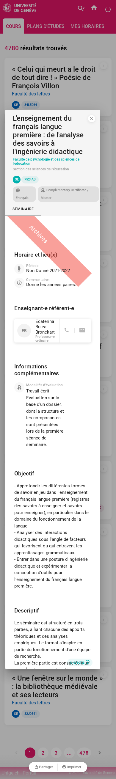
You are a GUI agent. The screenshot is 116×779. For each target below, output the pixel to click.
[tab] (23, 209)
